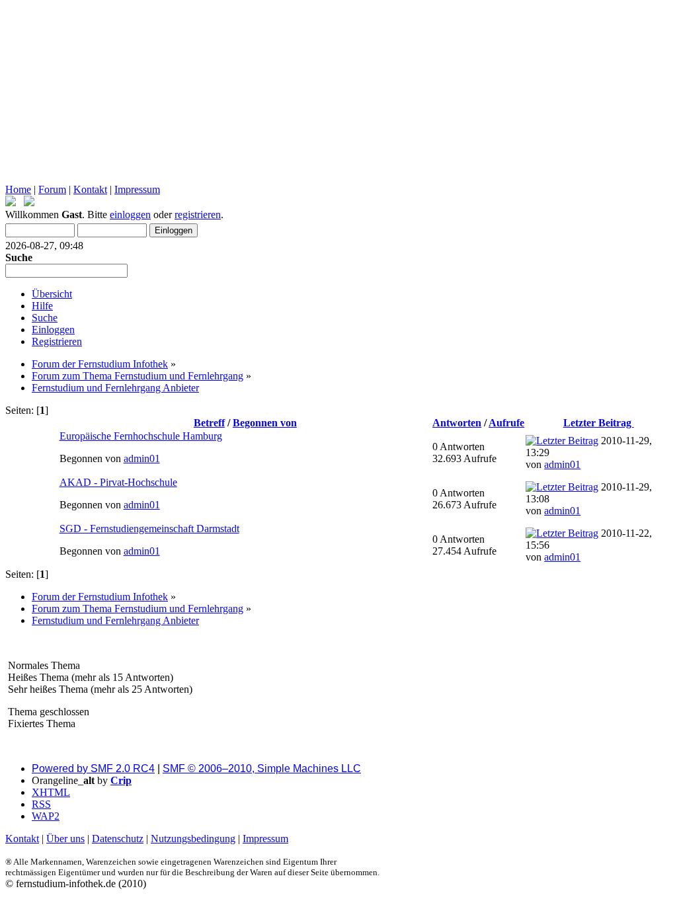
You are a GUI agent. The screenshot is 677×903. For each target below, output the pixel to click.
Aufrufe (506, 422)
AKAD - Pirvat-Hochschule (118, 482)
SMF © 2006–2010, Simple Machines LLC (262, 768)
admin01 (142, 458)
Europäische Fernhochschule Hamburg (141, 436)
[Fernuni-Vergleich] (10, 202)
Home (18, 189)
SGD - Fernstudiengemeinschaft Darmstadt (149, 528)
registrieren (198, 214)
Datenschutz (117, 838)
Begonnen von (265, 422)
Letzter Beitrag (598, 422)
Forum (52, 189)
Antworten (456, 422)
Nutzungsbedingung (193, 838)
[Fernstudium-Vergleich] (29, 202)
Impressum (137, 189)
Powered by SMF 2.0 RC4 (93, 768)
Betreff (209, 422)
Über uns (65, 838)
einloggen (130, 214)
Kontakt (90, 189)
